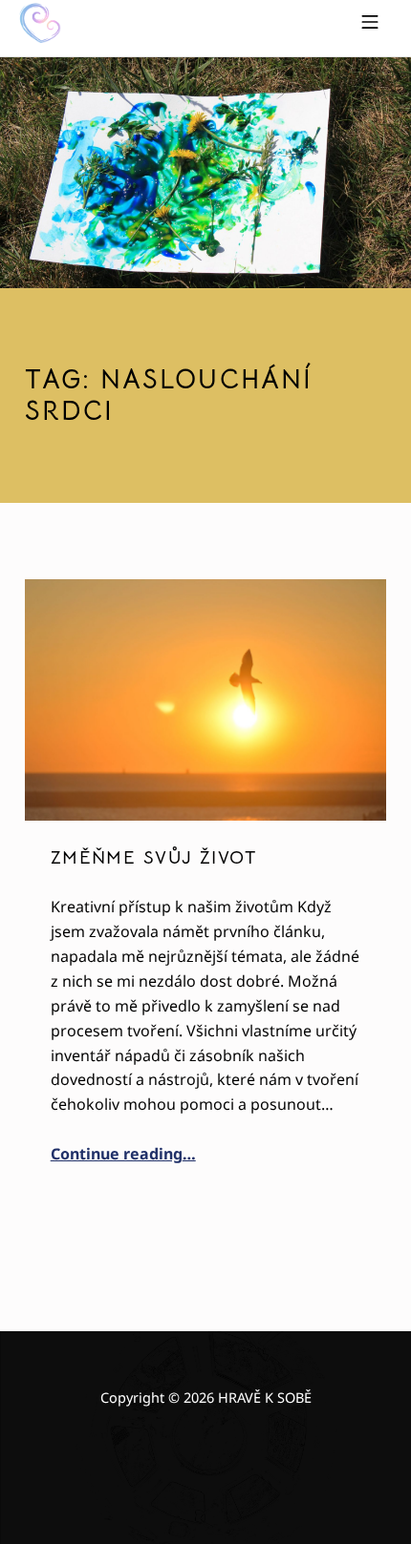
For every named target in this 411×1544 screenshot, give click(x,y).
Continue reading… (123, 1153)
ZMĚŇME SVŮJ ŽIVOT (153, 857)
